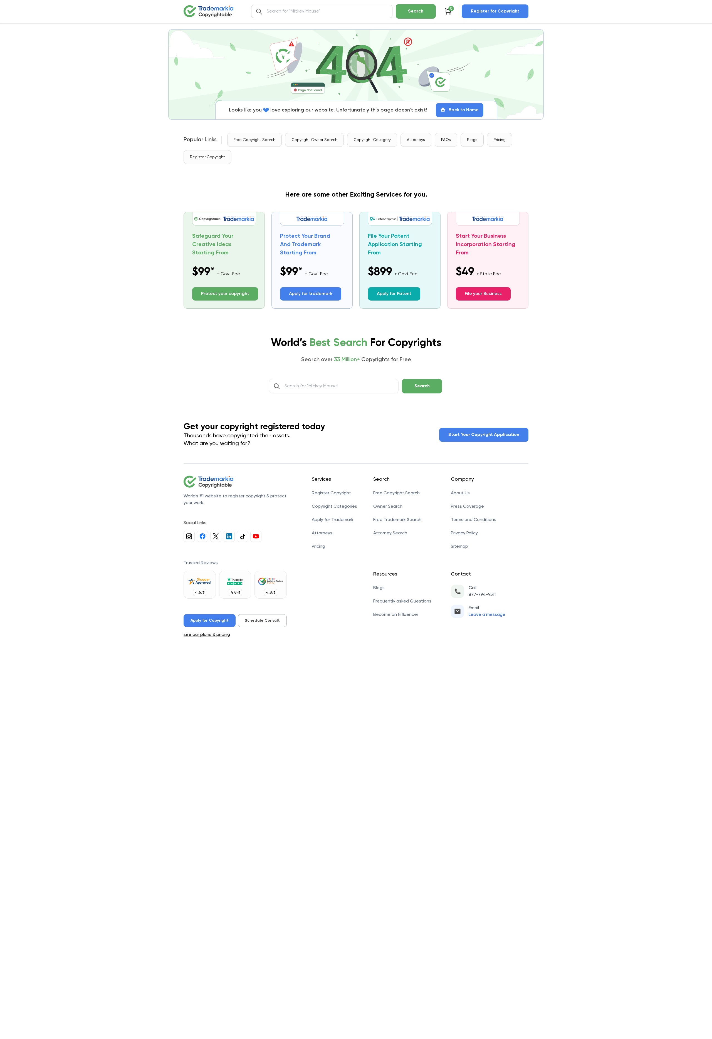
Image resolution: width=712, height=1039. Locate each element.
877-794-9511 (482, 594)
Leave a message (487, 615)
